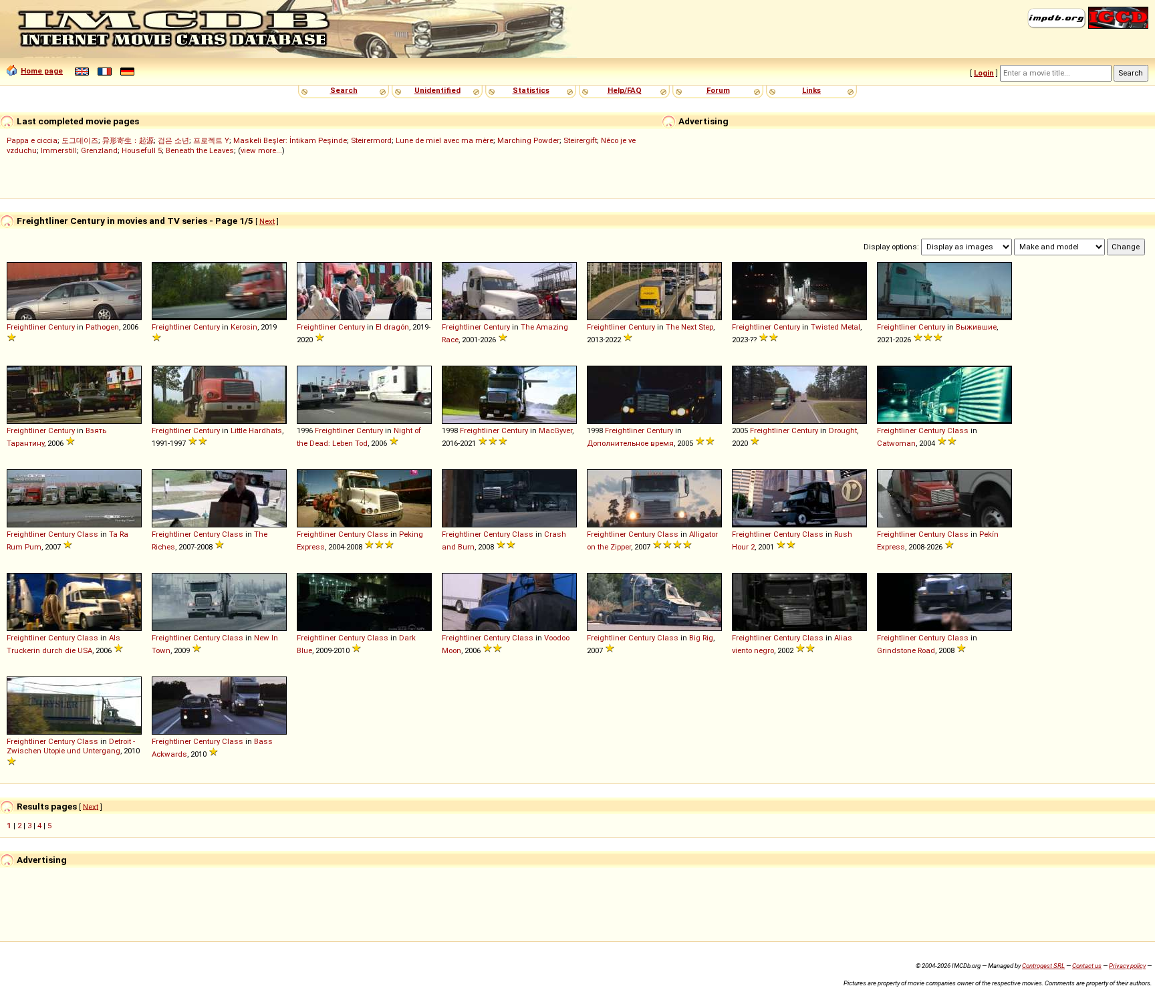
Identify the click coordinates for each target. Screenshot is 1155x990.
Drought (843, 430)
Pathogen (102, 327)
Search (344, 90)
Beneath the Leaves (200, 150)
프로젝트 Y (211, 140)
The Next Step (689, 327)
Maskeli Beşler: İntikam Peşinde (290, 140)
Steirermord (371, 140)
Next (267, 221)
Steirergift (580, 140)
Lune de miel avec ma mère (444, 140)
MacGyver (555, 430)
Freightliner (26, 327)
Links (811, 90)
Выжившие (976, 327)
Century (61, 327)
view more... (261, 150)
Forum (718, 90)
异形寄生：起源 (128, 140)
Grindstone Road (906, 650)
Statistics (531, 90)
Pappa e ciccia (32, 140)
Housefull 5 (142, 150)
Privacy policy (1127, 965)
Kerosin (244, 327)
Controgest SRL (1043, 965)
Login (984, 73)
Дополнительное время (630, 443)
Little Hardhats (256, 430)
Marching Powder (528, 140)
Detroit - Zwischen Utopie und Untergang (71, 746)
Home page (42, 71)
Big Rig (701, 637)
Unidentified (437, 90)
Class (958, 430)
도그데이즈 (79, 140)
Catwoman (896, 443)
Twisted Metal (835, 327)
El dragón (392, 327)
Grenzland (99, 150)
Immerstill (59, 150)
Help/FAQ (625, 90)
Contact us (1087, 965)
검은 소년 (173, 140)
